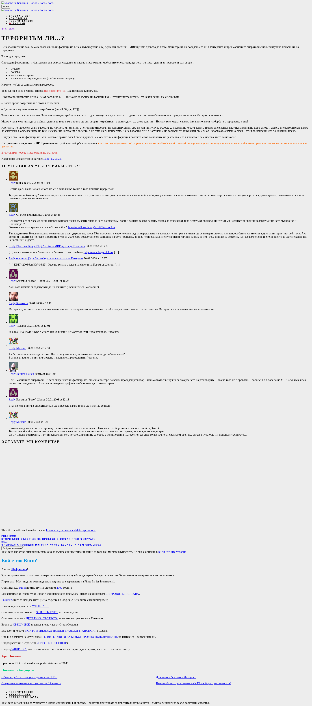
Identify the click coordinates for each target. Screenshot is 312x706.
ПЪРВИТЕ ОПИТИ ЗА (79, 636)
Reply (12, 182)
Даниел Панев (25, 373)
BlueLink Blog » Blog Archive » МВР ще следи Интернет (50, 246)
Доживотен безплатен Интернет (176, 677)
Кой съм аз (18, 18)
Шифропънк (19, 569)
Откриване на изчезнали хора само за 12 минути (31, 683)
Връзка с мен (20, 16)
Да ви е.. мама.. (52, 158)
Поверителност (21, 21)
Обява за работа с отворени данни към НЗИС (29, 677)
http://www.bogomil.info (98, 252)
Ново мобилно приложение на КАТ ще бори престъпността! (193, 683)
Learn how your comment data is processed (71, 530)
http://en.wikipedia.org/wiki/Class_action (91, 227)
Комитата (22, 303)
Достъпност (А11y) (24, 697)
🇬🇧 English (17, 23)
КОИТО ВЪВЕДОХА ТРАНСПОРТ (60, 630)
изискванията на (54, 90)
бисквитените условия (172, 551)
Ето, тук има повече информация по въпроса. (29, 152)
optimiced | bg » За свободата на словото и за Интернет (49, 258)
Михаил (21, 348)
